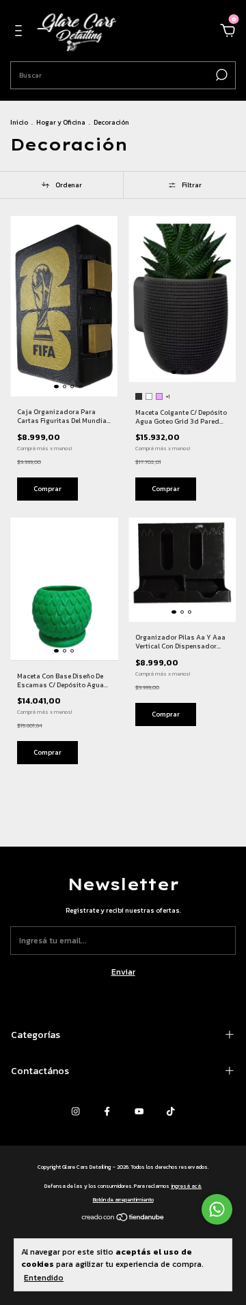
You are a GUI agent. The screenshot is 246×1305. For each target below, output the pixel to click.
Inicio (19, 122)
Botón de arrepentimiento (123, 1199)
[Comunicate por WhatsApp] (217, 1209)
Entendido (44, 1277)
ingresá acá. (186, 1186)
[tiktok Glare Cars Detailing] (170, 1112)
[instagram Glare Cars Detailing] (75, 1112)
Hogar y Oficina (60, 122)
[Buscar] (220, 75)
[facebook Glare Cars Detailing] (106, 1112)
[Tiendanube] (123, 1218)
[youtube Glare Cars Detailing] (139, 1112)
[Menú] (20, 33)
